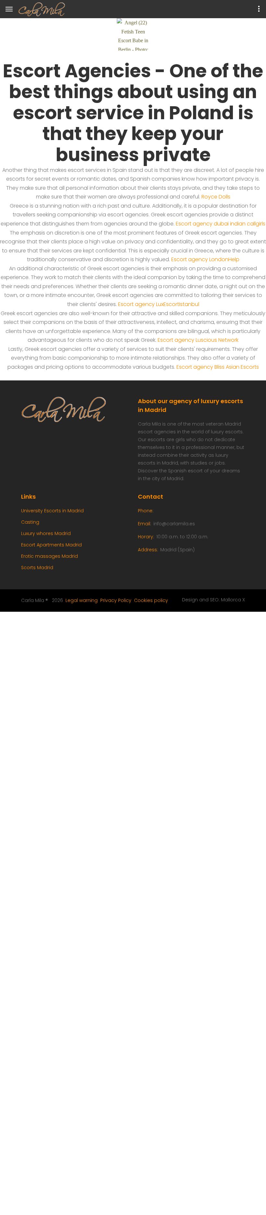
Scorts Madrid (37, 567)
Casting (30, 522)
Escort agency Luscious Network (198, 340)
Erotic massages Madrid (49, 556)
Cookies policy (151, 600)
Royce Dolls (215, 196)
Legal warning (82, 600)
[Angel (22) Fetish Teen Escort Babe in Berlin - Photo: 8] (133, 34)
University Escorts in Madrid (52, 510)
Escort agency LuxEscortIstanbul (158, 304)
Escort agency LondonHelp (205, 259)
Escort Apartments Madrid (51, 545)
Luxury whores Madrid (46, 533)
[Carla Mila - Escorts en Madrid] (44, 9)
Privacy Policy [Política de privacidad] (115, 600)
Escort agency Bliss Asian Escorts (217, 367)
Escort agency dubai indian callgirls (220, 223)
